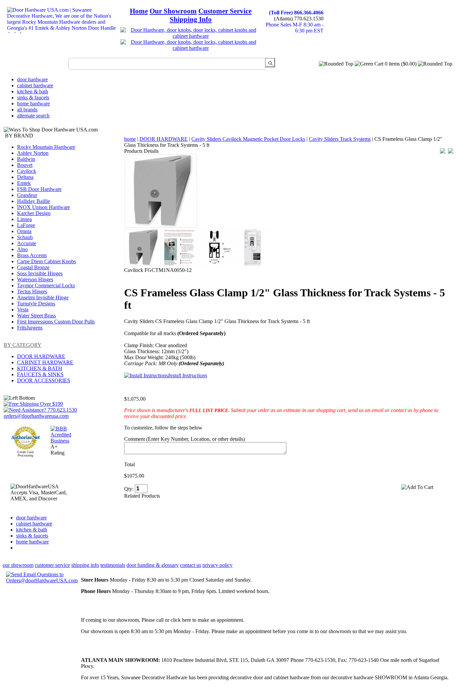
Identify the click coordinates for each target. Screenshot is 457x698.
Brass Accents (32, 255)
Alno (22, 249)
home (130, 139)
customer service (52, 565)
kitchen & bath (32, 91)
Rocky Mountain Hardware (46, 147)
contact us (190, 565)
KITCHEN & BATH (39, 368)
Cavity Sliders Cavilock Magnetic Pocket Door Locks (248, 139)
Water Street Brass (36, 315)
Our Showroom (173, 11)
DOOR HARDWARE (41, 356)
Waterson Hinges (35, 279)
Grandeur (27, 195)
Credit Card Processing (25, 454)
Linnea (24, 219)
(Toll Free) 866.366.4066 (296, 12)
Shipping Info (191, 19)
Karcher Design (34, 213)
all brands (27, 109)
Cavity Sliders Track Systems (340, 139)
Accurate (26, 243)
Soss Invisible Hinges (40, 273)
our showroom (18, 565)
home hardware (33, 103)
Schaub (25, 237)
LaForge (26, 225)
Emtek (24, 183)
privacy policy (217, 565)
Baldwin (26, 159)
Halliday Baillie (33, 201)
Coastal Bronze (33, 267)
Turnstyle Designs (36, 303)
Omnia (24, 231)
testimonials (112, 565)
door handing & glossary (152, 565)
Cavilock (26, 171)
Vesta (22, 309)
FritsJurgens (29, 327)
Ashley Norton (33, 153)
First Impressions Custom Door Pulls (56, 321)
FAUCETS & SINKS (40, 374)
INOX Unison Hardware (43, 207)
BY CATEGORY (22, 345)
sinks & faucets (33, 97)
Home (139, 11)
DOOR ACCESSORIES (43, 380)
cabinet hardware (35, 85)
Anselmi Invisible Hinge (43, 297)
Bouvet (24, 165)
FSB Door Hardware (39, 189)
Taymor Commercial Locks (46, 285)
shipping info (85, 565)
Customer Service (225, 11)
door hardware (32, 79)
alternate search (33, 115)
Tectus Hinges (32, 291)
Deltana (25, 177)
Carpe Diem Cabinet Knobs (46, 261)
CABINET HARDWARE (45, 362)
